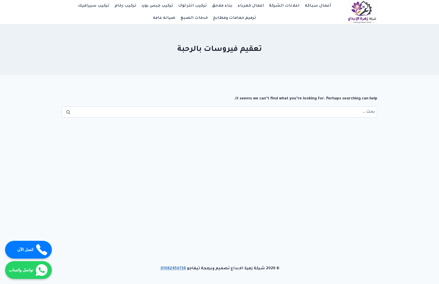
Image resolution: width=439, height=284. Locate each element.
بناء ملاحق (222, 6)
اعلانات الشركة (284, 6)
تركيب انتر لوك (192, 6)
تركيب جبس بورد (157, 6)
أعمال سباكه (318, 6)
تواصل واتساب (21, 270)
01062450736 (173, 268)
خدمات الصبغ (194, 18)
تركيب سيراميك (93, 6)
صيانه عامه (164, 18)
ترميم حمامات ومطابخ (234, 18)
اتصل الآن (25, 249)
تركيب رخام (125, 6)
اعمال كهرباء (251, 6)
